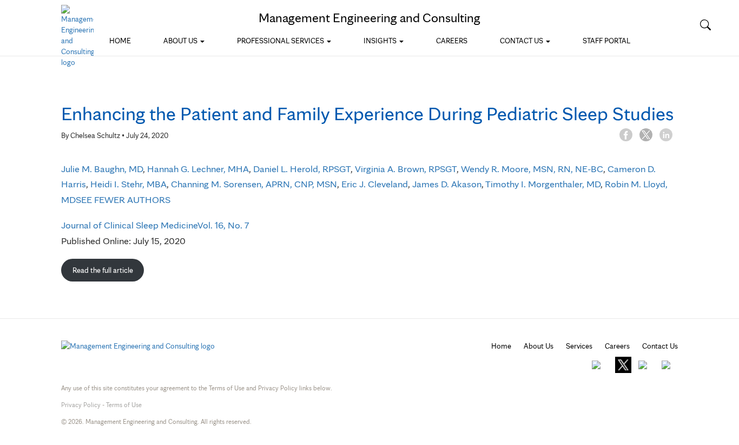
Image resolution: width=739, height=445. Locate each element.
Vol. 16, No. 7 (223, 225)
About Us (538, 346)
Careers (451, 40)
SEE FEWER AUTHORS (123, 199)
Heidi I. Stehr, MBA (128, 183)
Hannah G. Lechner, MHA (198, 168)
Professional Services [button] (281, 40)
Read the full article (102, 270)
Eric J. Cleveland (374, 183)
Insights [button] (381, 40)
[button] (705, 24)
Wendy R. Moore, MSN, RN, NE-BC (532, 168)
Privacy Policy (81, 405)
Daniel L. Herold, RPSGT (302, 168)
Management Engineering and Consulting (369, 17)
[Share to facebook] (626, 133)
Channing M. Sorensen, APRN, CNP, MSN (254, 183)
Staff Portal (606, 40)
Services (579, 346)
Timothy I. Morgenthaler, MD (543, 183)
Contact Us (660, 346)
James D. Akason (446, 183)
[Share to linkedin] (665, 133)
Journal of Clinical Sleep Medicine (129, 225)
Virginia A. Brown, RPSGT (406, 168)
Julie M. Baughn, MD (102, 168)
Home (120, 40)
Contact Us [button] (522, 40)
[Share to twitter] (646, 133)
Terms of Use (124, 405)
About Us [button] (181, 40)
